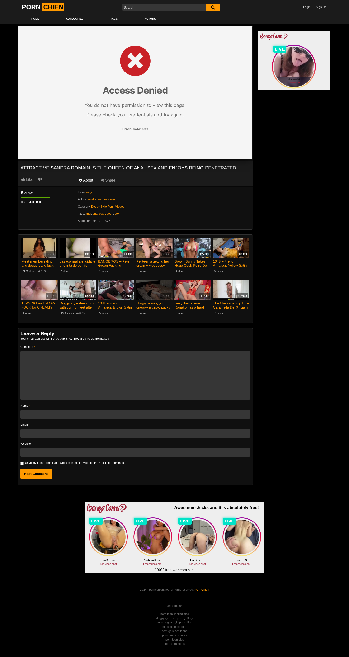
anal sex (98, 213)
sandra (91, 199)
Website (25, 443)
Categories (74, 18)
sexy (89, 192)
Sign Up (321, 7)
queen (109, 213)
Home (35, 18)
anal (88, 213)
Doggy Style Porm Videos (107, 206)
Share (109, 180)
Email (25, 424)
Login (307, 7)
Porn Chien (201, 589)
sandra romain (107, 199)
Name (25, 405)
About (87, 180)
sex (117, 213)
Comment (27, 346)
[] (213, 7)
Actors (150, 18)
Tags (114, 18)
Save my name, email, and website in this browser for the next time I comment (75, 462)
